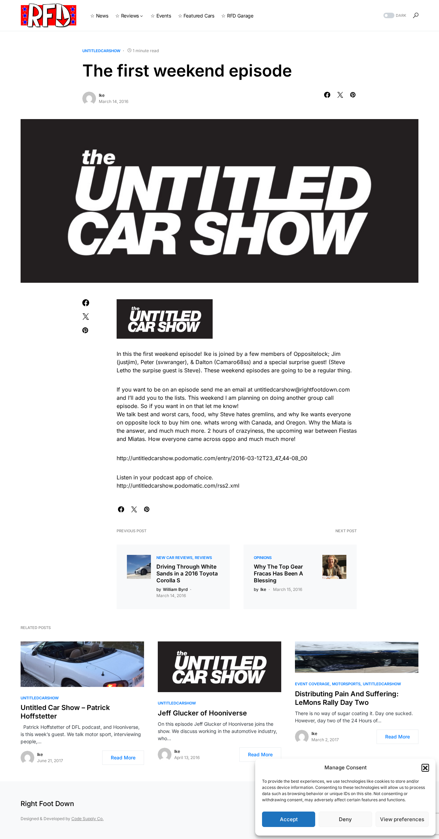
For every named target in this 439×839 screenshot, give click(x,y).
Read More (123, 757)
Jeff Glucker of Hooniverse (202, 713)
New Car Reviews (174, 557)
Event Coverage (312, 683)
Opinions (263, 557)
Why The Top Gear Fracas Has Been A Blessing (278, 573)
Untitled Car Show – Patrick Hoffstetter (65, 711)
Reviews (203, 557)
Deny (345, 819)
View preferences (402, 819)
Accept (289, 819)
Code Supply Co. (87, 818)
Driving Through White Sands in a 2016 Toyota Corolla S (187, 573)
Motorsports (346, 683)
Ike (102, 95)
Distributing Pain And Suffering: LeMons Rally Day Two (347, 698)
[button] (425, 767)
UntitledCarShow (101, 50)
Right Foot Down (47, 804)
